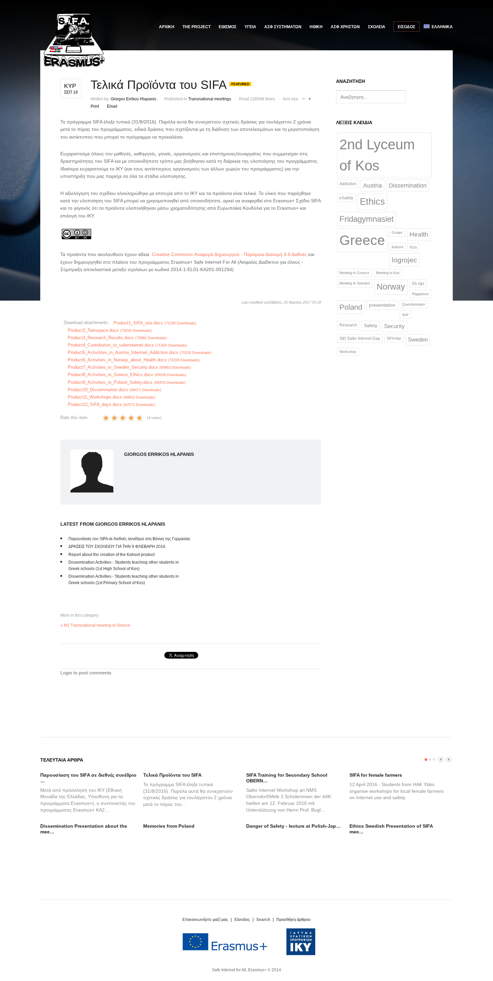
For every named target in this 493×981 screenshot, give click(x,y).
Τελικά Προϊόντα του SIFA (172, 775)
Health (418, 234)
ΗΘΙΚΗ (316, 26)
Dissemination (408, 185)
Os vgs (418, 283)
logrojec (404, 260)
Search (263, 919)
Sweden (418, 339)
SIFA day (394, 338)
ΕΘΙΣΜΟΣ (227, 26)
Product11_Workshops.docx (111, 397)
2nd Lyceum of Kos (377, 155)
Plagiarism (420, 294)
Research (348, 325)
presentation (382, 305)
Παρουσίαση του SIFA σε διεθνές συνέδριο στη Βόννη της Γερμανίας (129, 538)
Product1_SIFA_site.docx (154, 322)
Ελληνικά (441, 26)
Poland (350, 307)
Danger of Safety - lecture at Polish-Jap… (293, 826)
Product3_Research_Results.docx (117, 337)
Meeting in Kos (388, 273)
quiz (405, 314)
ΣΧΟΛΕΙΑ (376, 26)
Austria (372, 185)
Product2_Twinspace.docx (110, 330)
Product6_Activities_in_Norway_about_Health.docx (134, 359)
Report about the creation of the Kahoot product (111, 554)
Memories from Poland (169, 826)
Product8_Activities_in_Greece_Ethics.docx (127, 374)
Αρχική (166, 26)
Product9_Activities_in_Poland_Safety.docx (127, 382)
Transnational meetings (209, 99)
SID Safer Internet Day (359, 338)
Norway (391, 286)
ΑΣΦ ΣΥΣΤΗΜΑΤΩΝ (283, 26)
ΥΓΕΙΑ (250, 26)
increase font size (309, 98)
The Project (196, 26)
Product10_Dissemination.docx (114, 389)
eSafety (346, 198)
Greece (362, 240)
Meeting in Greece (354, 273)
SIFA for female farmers (375, 775)
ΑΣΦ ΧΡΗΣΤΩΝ (345, 26)
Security (394, 326)
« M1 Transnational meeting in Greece (95, 625)
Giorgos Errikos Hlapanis (133, 99)
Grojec (397, 232)
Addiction (348, 184)
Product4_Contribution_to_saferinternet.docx (127, 345)
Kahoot (397, 247)
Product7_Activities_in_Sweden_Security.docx (129, 367)
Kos (413, 247)
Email (112, 106)
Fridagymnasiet (366, 218)
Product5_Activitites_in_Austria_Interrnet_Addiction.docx (140, 352)
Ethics (372, 202)
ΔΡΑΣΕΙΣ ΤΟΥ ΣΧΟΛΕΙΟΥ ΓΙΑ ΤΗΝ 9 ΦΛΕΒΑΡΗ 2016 (116, 546)
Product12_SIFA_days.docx (111, 404)
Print (95, 106)
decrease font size (303, 98)
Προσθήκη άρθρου (293, 919)
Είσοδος (406, 26)
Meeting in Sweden (354, 283)
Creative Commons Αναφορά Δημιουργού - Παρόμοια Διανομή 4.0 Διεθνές (230, 254)
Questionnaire (413, 304)
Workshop (347, 352)
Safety (370, 325)
